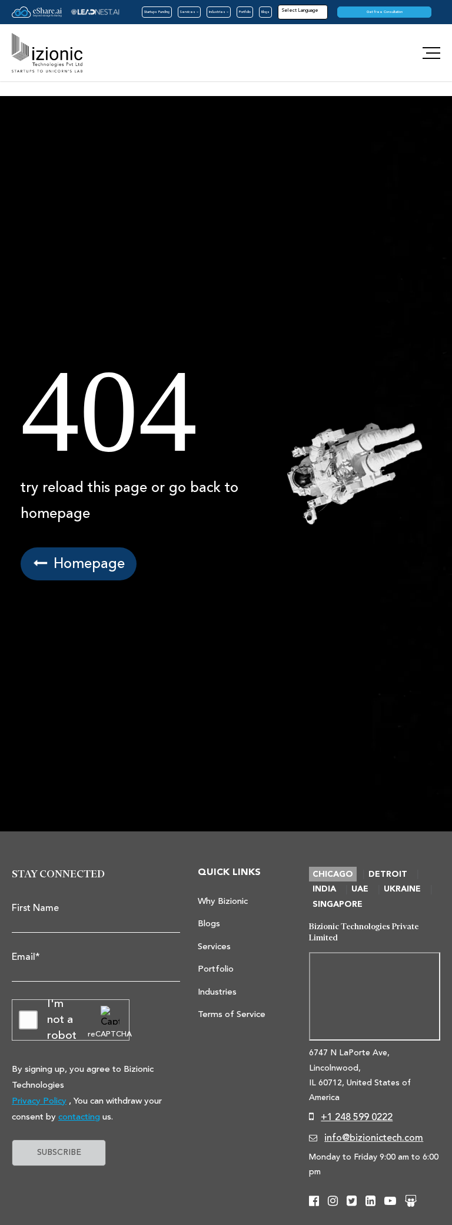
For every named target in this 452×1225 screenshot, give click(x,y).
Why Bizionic (223, 901)
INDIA (324, 889)
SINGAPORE (338, 904)
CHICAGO (333, 874)
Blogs (265, 12)
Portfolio (245, 12)
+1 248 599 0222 (357, 1117)
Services (188, 12)
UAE (359, 889)
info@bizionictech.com (373, 1138)
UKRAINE (402, 889)
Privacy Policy (39, 1101)
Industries (218, 12)
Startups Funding (157, 12)
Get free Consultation (385, 12)
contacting (79, 1117)
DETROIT (387, 874)
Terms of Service (231, 1014)
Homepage (87, 563)
